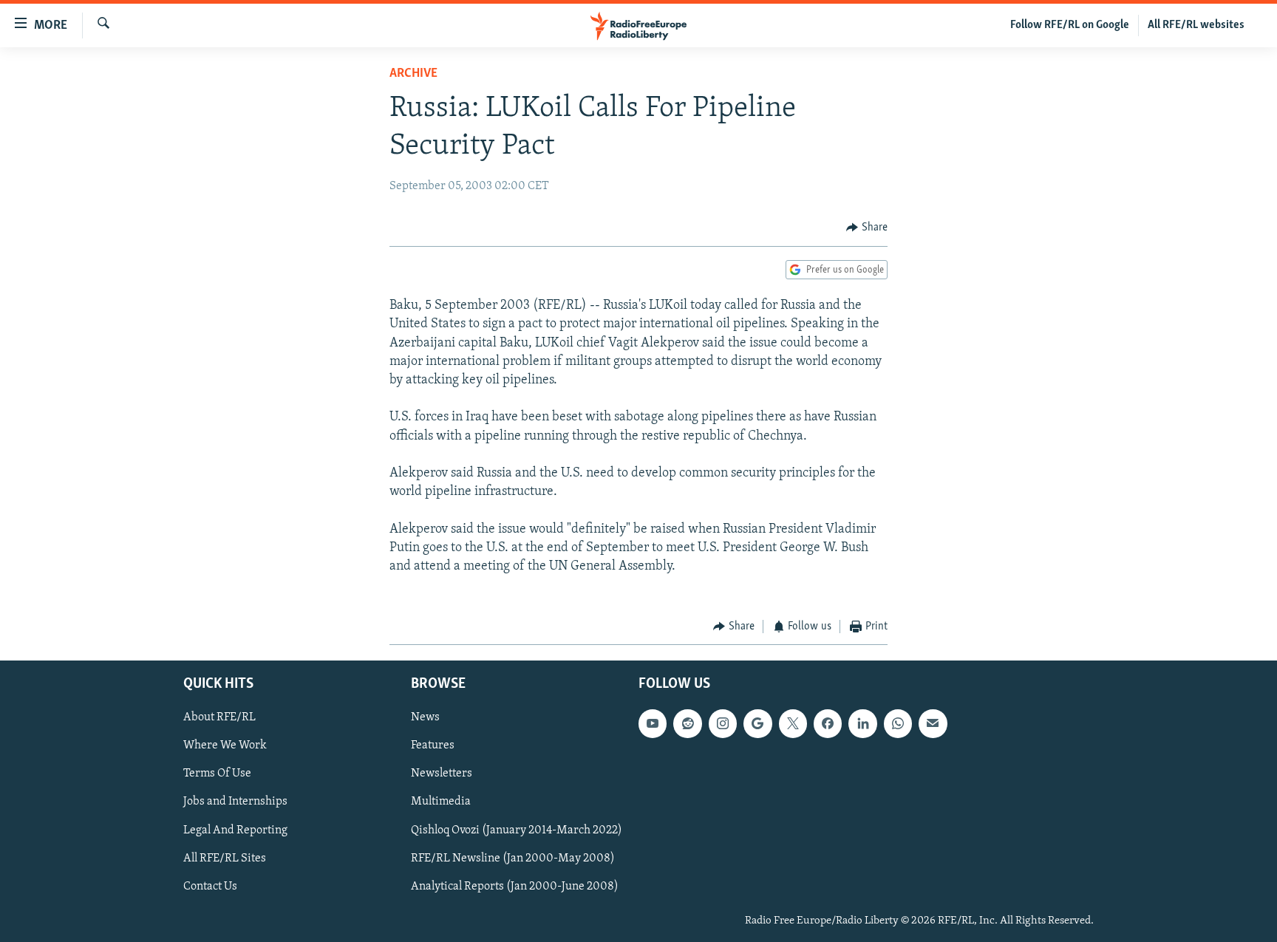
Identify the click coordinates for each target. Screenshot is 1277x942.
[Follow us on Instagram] (723, 723)
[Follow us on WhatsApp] (898, 723)
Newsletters (441, 773)
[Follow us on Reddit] (687, 723)
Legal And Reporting (235, 830)
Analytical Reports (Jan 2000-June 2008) (515, 886)
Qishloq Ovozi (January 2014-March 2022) (516, 830)
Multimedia (441, 802)
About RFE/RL (219, 717)
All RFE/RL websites (1196, 25)
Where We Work (225, 745)
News (425, 717)
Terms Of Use (217, 773)
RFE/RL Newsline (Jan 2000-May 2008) (513, 858)
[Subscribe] (933, 723)
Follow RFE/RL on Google (1069, 25)
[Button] (867, 227)
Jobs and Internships (235, 802)
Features (432, 745)
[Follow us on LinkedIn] (862, 723)
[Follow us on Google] (757, 723)
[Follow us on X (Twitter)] (793, 723)
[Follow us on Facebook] (828, 723)
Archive (413, 74)
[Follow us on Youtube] (652, 723)
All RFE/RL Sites (224, 858)
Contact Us (210, 886)
